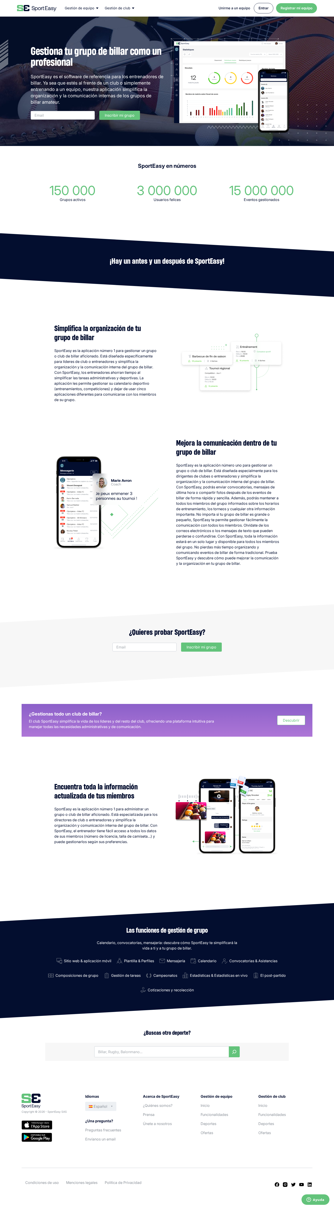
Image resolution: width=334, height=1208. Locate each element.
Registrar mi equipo (296, 8)
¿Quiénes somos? (157, 1105)
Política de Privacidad (123, 1182)
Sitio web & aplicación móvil (87, 961)
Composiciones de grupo (76, 975)
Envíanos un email (100, 1139)
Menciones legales (81, 1182)
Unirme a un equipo (234, 8)
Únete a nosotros (157, 1123)
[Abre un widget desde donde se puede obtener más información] (315, 1200)
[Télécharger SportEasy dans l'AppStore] (49, 1125)
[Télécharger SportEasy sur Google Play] (49, 1138)
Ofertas (207, 1132)
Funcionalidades (214, 1114)
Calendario (207, 961)
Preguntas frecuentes (103, 1130)
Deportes (208, 1123)
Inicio (205, 1105)
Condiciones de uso (42, 1182)
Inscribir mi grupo (120, 115)
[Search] (234, 1051)
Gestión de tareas (126, 975)
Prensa (149, 1114)
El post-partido (273, 975)
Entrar (264, 8)
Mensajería (176, 961)
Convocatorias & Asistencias (253, 961)
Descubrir (291, 720)
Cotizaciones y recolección (171, 990)
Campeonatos (165, 975)
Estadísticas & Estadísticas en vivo (219, 975)
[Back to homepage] (37, 8)
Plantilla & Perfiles (139, 961)
